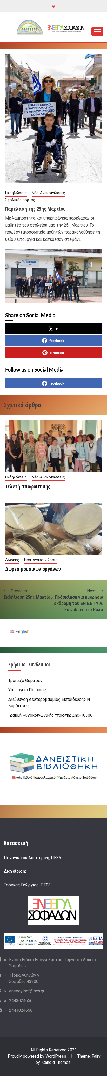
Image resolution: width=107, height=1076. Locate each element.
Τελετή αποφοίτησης (27, 486)
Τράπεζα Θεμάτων (25, 680)
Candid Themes (56, 1062)
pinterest (57, 352)
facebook (56, 340)
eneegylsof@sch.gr (26, 991)
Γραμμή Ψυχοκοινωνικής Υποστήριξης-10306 (50, 715)
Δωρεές (12, 560)
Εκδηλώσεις (16, 192)
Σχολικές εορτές (20, 199)
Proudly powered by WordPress (37, 1056)
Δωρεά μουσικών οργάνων (33, 568)
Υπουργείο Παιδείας (27, 689)
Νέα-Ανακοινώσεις (48, 192)
